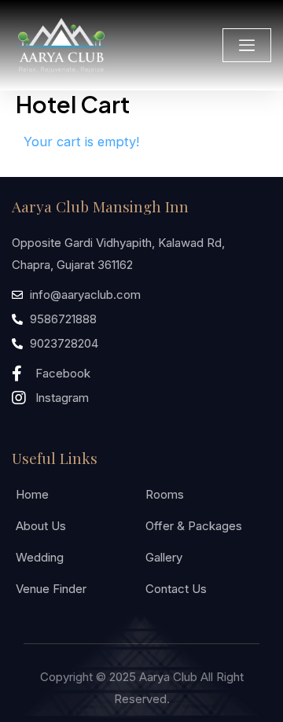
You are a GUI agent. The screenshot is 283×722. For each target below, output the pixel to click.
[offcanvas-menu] (246, 45)
